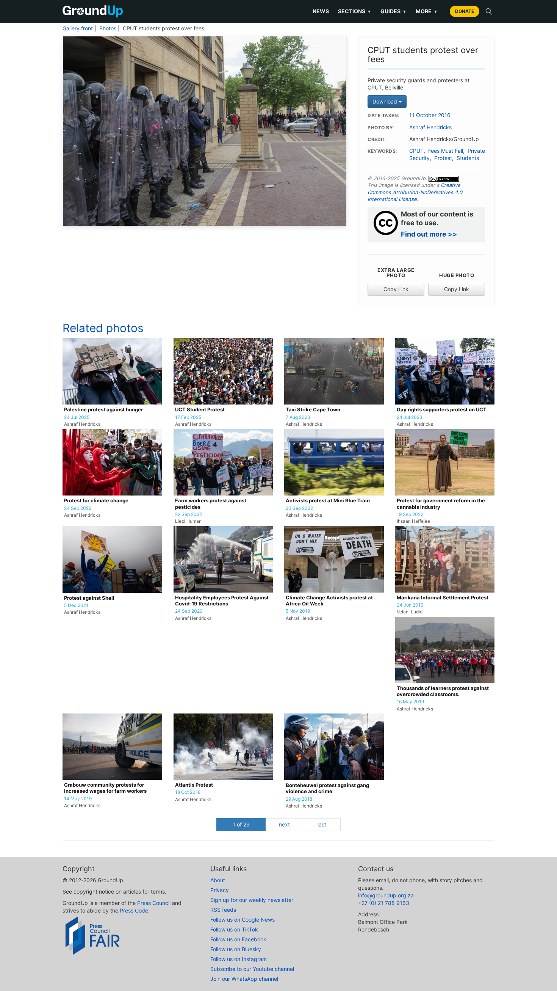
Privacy (219, 890)
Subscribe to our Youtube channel (252, 969)
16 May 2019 (410, 701)
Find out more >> (429, 234)
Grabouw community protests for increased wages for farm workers (105, 788)
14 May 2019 (78, 798)
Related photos (103, 328)
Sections (354, 11)
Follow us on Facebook (238, 939)
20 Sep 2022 (299, 508)
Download (385, 101)
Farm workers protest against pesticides (210, 504)
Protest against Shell (89, 598)
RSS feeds (223, 909)
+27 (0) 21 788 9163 (383, 903)
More (427, 11)
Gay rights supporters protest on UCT (442, 409)
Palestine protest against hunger (103, 409)
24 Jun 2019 (410, 605)
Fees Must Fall (445, 151)
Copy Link (395, 289)
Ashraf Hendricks (430, 127)
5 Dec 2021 (76, 605)
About (217, 880)
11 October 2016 (430, 115)
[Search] (488, 11)
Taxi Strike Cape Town (313, 409)
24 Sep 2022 (77, 508)
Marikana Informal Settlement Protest (442, 598)
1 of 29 (241, 824)
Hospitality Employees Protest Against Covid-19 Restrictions (222, 601)
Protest (443, 158)
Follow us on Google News (242, 919)
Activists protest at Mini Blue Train (328, 500)
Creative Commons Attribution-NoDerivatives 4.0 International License (415, 192)
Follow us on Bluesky (235, 949)
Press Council (154, 903)
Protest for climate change (96, 500)
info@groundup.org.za (386, 895)
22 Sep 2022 (188, 514)
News (321, 11)
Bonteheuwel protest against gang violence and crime (327, 788)
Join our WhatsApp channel (244, 978)
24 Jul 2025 (76, 417)
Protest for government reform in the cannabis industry (441, 504)
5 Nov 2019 (298, 611)
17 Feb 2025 (188, 417)
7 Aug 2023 (298, 417)
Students (468, 158)
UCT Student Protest (200, 409)
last (322, 824)
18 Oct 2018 (187, 792)
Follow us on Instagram (238, 959)
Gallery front (78, 28)
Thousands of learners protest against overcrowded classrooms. (443, 691)
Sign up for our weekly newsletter (251, 900)
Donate (464, 11)
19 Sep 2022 (410, 514)
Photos (107, 28)
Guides (393, 11)
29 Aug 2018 (299, 799)
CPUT (416, 151)
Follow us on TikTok (234, 929)
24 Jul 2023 (409, 417)
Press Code (134, 910)
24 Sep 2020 (189, 611)
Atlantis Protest (194, 785)
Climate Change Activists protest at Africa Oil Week (329, 601)
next (284, 824)
